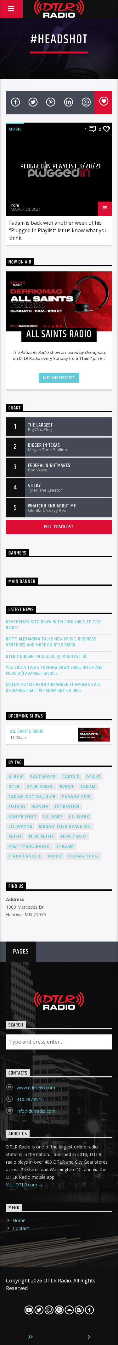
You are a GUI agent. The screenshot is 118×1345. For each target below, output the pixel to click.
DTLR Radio (39, 786)
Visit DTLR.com (22, 1185)
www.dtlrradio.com (36, 1088)
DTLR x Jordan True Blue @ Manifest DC (46, 656)
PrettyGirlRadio (29, 846)
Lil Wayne (20, 826)
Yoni (15, 205)
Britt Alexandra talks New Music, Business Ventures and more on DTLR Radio (51, 642)
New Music (42, 836)
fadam (88, 786)
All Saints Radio (27, 731)
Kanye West (22, 816)
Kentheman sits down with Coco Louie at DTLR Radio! (54, 625)
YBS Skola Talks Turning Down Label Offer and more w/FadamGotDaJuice (54, 670)
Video (55, 856)
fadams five (76, 796)
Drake (93, 776)
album (16, 776)
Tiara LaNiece (25, 856)
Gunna (40, 806)
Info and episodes (59, 378)
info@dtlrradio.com (36, 1111)
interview (67, 806)
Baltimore (43, 776)
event (67, 786)
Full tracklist (59, 527)
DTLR (14, 786)
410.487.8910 (30, 1099)
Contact (21, 1228)
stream (65, 846)
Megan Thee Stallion (65, 826)
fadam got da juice (32, 796)
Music (15, 129)
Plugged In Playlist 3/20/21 (60, 166)
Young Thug (83, 856)
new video (74, 836)
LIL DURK (79, 816)
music (15, 836)
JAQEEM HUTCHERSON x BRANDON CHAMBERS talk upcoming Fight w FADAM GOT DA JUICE (53, 688)
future (17, 806)
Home (19, 1220)
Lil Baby (53, 816)
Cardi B (71, 776)
